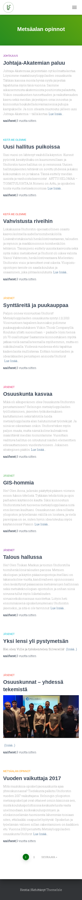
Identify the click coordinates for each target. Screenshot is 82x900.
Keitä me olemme (14, 139)
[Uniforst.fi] (10, 7)
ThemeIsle (54, 890)
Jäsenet (9, 298)
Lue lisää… (56, 114)
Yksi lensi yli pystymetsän (35, 641)
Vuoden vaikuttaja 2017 (32, 778)
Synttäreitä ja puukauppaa (35, 305)
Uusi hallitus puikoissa (31, 147)
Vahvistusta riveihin (28, 221)
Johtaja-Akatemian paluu (34, 63)
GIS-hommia (18, 483)
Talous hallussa (22, 557)
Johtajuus (10, 55)
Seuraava (48, 857)
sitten (26, 121)
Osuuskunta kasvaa (27, 394)
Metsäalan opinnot (16, 771)
